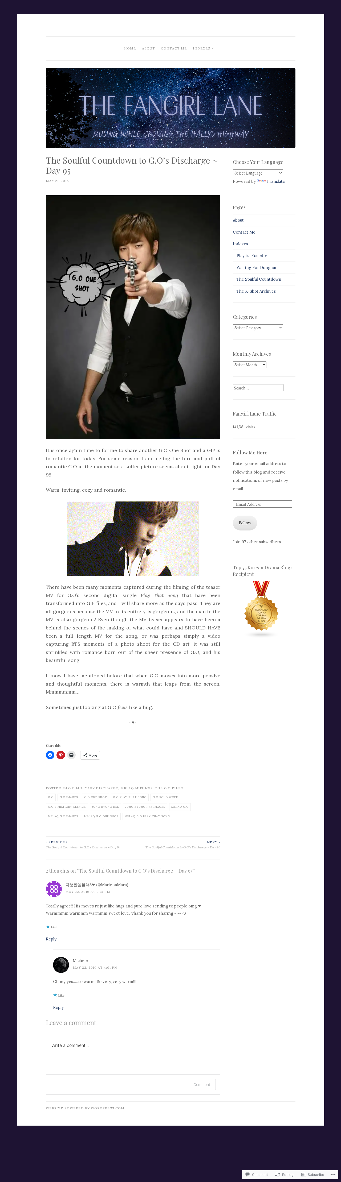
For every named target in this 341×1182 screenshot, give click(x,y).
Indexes (201, 48)
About (148, 48)
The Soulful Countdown (259, 279)
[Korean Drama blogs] (261, 637)
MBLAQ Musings (136, 788)
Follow (245, 522)
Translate (276, 181)
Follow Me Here (250, 452)
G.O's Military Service (67, 806)
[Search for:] (258, 388)
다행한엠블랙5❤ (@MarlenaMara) (97, 884)
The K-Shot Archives (256, 291)
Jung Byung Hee (105, 806)
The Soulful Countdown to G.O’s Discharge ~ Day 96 (182, 844)
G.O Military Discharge (93, 788)
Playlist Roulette (252, 255)
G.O (51, 797)
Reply (51, 939)
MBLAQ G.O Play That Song (147, 816)
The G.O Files (169, 788)
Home (130, 48)
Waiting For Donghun (257, 267)
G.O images (69, 797)
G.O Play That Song (130, 797)
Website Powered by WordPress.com (85, 1108)
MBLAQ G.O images (63, 816)
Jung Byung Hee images (145, 806)
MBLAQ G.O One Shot (101, 816)
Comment (201, 1084)
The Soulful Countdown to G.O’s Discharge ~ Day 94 (83, 844)
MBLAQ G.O (180, 806)
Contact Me (174, 48)
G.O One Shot (95, 797)
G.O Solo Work (165, 797)
